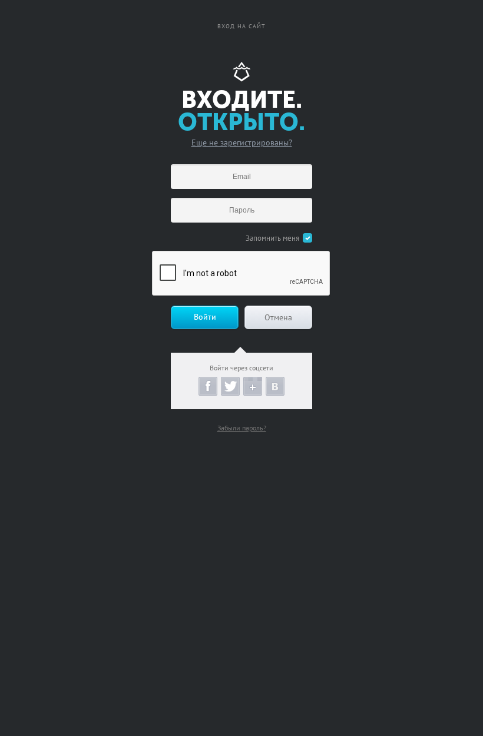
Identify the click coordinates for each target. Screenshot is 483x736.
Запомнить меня (272, 238)
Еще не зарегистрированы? (241, 142)
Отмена (278, 317)
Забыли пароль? (241, 427)
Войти (205, 316)
